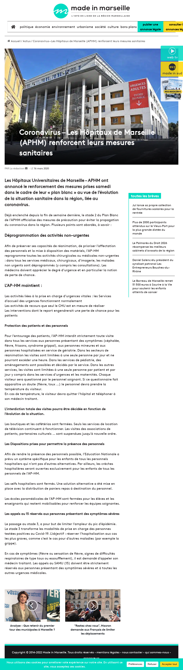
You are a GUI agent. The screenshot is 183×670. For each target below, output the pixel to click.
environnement (63, 26)
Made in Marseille (54, 652)
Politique (26, 26)
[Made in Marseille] (91, 11)
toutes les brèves (145, 195)
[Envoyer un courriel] (26, 168)
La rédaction (17, 168)
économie (42, 26)
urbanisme (85, 26)
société (100, 26)
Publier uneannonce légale (150, 26)
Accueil (15, 41)
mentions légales (108, 652)
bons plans (128, 26)
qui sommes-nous (157, 652)
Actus (27, 41)
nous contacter (132, 652)
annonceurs (91, 658)
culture (113, 26)
